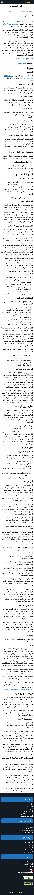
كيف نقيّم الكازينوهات (25, 814)
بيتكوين (30, 845)
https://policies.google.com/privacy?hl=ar (17, 689)
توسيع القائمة (22, 63)
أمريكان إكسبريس (26, 842)
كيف (31, 809)
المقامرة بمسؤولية (26, 816)
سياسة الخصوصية (27, 862)
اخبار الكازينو (28, 864)
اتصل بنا (30, 806)
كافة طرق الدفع (27, 852)
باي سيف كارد (28, 850)
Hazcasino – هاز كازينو (25, 830)
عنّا (32, 804)
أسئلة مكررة (28, 811)
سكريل (30, 847)
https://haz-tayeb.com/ (10, 24)
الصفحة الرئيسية (26, 11)
